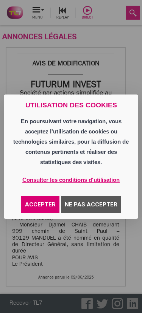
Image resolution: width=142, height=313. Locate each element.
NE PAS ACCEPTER (91, 204)
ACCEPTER (40, 204)
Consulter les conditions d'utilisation (71, 180)
